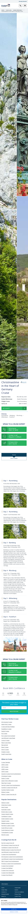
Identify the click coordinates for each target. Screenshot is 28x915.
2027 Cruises (4, 767)
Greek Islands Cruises (7, 819)
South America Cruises (7, 830)
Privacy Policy (18, 894)
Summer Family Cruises (7, 790)
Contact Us (4, 892)
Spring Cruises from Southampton (10, 785)
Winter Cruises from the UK (8, 794)
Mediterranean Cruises (7, 823)
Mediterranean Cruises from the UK (11, 850)
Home (2, 10)
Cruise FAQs (4, 890)
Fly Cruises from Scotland (8, 736)
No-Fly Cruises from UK (7, 843)
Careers (16, 890)
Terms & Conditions (19, 892)
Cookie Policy (18, 896)
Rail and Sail (4, 745)
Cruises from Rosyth (6, 875)
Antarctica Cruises (6, 805)
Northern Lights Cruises (8, 825)
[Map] (14, 469)
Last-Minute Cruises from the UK (10, 852)
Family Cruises (5, 731)
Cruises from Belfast (6, 868)
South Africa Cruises (6, 828)
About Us (3, 896)
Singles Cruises (5, 752)
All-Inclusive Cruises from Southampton (12, 857)
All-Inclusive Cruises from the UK (10, 845)
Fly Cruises (4, 733)
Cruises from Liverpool (7, 870)
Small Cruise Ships (6, 754)
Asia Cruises (4, 807)
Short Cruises (5, 749)
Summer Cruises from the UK (9, 787)
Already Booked (23, 1)
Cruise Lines (9, 10)
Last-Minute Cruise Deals (8, 738)
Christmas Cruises (6, 776)
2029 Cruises (4, 771)
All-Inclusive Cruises (6, 722)
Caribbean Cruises (6, 816)
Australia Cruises (6, 809)
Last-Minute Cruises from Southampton (12, 859)
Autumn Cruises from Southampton (11, 774)
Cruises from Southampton (8, 854)
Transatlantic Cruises (7, 832)
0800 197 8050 (23, 403)
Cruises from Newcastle (7, 873)
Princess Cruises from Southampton (11, 863)
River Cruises (4, 747)
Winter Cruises (5, 792)
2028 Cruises (4, 769)
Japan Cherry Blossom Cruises (9, 781)
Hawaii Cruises (5, 821)
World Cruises (5, 835)
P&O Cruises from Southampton (10, 861)
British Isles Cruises (6, 812)
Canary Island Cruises (7, 814)
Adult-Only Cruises (6, 724)
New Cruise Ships (6, 742)
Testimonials (18, 887)
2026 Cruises (4, 764)
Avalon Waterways (17, 10)
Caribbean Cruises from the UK (9, 847)
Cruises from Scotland (7, 866)
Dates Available (14, 458)
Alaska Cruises (5, 802)
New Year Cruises (6, 783)
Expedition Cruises (6, 729)
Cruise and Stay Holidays (8, 726)
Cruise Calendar (5, 762)
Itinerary (14, 454)
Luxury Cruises (5, 740)
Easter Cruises (5, 778)
